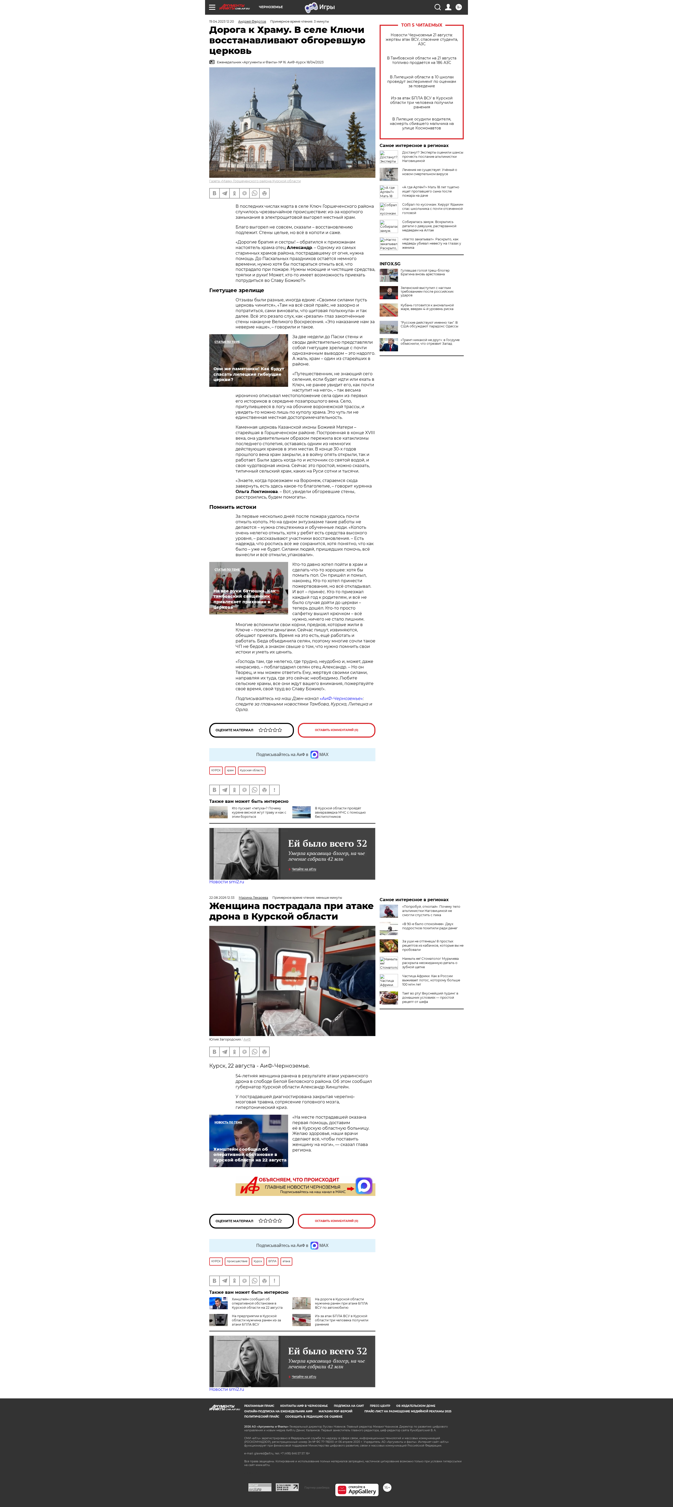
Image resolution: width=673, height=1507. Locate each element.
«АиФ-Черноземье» (341, 698)
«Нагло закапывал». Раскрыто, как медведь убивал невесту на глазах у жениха (431, 243)
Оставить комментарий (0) (336, 730)
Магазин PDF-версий (335, 1411)
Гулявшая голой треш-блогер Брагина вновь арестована (425, 272)
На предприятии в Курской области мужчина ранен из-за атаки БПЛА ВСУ (256, 1320)
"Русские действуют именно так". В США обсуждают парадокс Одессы (429, 324)
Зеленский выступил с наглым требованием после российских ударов (427, 291)
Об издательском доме (415, 1406)
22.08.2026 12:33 (221, 898)
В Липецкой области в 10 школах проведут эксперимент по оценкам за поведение (421, 81)
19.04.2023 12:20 (221, 21)
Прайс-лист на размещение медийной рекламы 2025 (407, 1411)
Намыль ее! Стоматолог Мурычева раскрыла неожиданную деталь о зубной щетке (430, 963)
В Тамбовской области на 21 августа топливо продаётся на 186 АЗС (421, 60)
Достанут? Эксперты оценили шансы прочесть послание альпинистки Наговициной (432, 156)
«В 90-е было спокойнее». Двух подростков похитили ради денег (430, 926)
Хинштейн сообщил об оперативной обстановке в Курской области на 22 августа (257, 1303)
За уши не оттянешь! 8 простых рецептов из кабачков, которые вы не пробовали (432, 945)
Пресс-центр (380, 1406)
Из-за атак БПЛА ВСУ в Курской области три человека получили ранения (421, 102)
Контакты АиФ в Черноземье (304, 1406)
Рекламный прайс (259, 1406)
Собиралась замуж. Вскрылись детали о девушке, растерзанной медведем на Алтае (429, 226)
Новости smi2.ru (226, 881)
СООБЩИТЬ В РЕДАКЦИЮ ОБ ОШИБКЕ (314, 1416)
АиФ (247, 1039)
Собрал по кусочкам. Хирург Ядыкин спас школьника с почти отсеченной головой (432, 208)
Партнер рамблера (316, 1487)
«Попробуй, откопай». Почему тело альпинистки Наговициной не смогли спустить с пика (431, 911)
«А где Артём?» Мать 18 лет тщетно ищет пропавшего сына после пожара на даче (430, 191)
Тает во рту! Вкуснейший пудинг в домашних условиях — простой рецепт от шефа (430, 997)
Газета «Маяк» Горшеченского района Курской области (255, 181)
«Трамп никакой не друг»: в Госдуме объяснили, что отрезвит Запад (430, 342)
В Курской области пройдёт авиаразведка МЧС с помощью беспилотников (340, 812)
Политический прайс (261, 1416)
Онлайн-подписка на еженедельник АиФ (278, 1411)
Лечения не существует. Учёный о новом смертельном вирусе (429, 172)
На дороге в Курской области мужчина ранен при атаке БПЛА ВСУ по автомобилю (341, 1303)
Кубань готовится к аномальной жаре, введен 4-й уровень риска (427, 307)
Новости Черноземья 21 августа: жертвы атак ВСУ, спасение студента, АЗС (422, 39)
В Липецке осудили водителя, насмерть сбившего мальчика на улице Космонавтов (422, 123)
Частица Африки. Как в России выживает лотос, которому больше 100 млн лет (431, 980)
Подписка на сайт (349, 1406)
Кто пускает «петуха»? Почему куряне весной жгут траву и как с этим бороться (259, 812)
